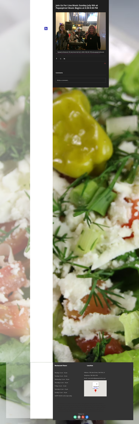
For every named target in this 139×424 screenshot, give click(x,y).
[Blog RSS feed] (46, 28)
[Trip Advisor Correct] (75, 417)
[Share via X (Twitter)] (60, 58)
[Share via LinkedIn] (64, 58)
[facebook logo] (86, 417)
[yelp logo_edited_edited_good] (83, 417)
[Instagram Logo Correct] (79, 417)
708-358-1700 (94, 375)
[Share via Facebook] (56, 58)
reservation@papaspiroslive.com (97, 378)
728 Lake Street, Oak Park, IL (97, 372)
